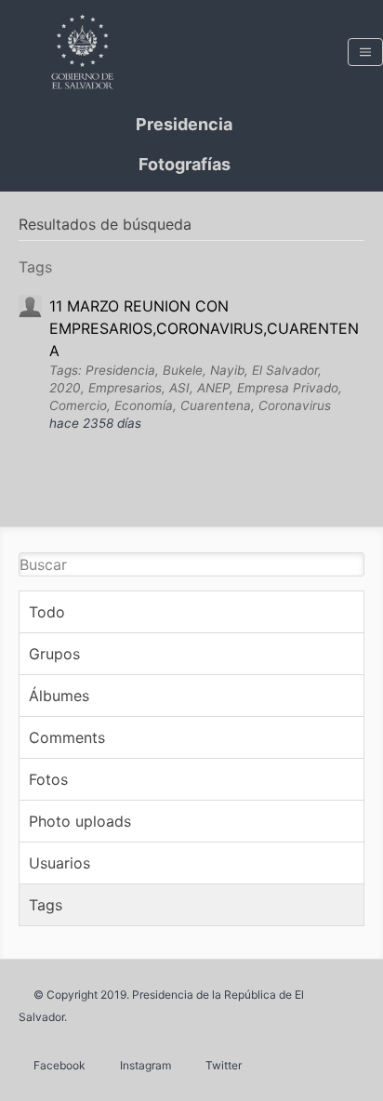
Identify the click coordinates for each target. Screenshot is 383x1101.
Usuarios (59, 863)
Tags (45, 904)
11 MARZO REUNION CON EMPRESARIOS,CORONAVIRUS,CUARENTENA (204, 328)
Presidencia (184, 124)
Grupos (54, 653)
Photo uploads (80, 821)
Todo (47, 612)
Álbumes (59, 695)
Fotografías (185, 164)
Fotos (48, 779)
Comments (67, 737)
